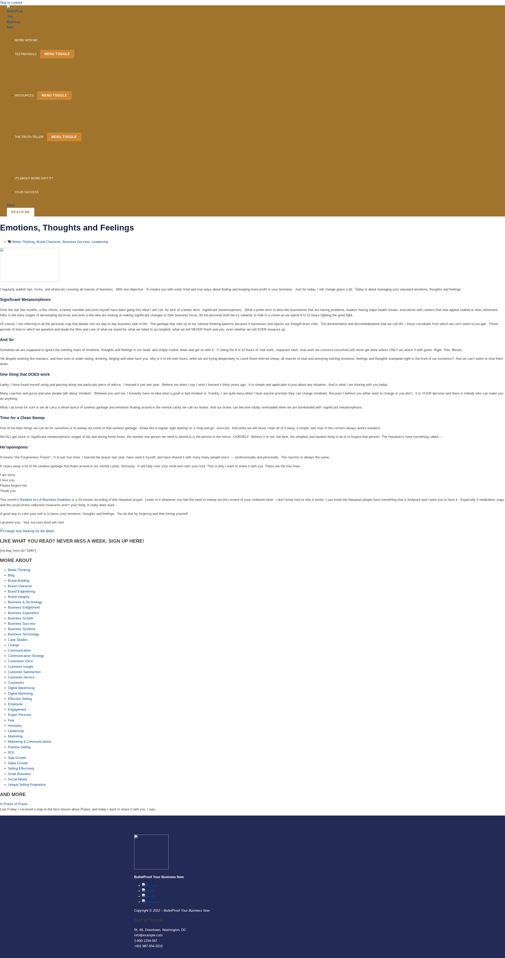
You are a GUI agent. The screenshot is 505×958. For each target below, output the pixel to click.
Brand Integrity (19, 597)
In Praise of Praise (13, 804)
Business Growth (20, 618)
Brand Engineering (21, 591)
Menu (11, 205)
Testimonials (25, 54)
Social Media (17, 779)
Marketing (15, 736)
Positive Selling (19, 747)
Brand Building (18, 580)
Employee (15, 704)
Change (13, 645)
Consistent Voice (20, 661)
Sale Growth (17, 758)
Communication (19, 650)
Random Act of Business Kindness (45, 500)
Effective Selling (20, 699)
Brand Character (48, 242)
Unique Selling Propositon (27, 785)
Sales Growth (18, 763)
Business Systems (22, 629)
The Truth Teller (29, 137)
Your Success (27, 192)
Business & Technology (25, 602)
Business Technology (23, 634)
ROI (11, 752)
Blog (11, 575)
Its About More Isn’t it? (34, 178)
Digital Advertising (21, 688)
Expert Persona (19, 715)
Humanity (15, 726)
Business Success (76, 242)
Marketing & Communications (29, 742)
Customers (16, 683)
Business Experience (23, 613)
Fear (11, 720)
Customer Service (21, 677)
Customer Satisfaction (24, 672)
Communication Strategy (26, 656)
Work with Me (26, 40)
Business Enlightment (24, 607)
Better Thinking (23, 242)
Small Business (19, 774)
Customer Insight (20, 667)
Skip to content (11, 3)
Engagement (17, 709)
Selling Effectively (21, 768)
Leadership (100, 242)
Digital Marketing (20, 693)
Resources (24, 95)
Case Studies (18, 640)
